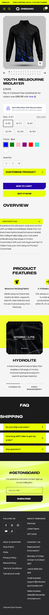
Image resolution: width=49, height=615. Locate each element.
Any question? (13, 449)
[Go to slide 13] (37, 71)
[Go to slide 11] (32, 71)
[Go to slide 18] (16, 74)
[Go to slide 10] (30, 71)
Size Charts (8, 546)
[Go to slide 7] (23, 71)
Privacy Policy (9, 557)
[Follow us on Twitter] (12, 525)
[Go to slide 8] (25, 71)
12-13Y (20, 131)
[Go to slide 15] (9, 74)
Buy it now (24, 193)
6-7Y (19, 123)
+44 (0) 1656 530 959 (34, 570)
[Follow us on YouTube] (6, 531)
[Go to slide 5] (18, 71)
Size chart (41, 116)
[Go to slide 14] (39, 71)
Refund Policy (9, 563)
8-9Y (30, 123)
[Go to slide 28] (39, 74)
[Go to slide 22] (25, 74)
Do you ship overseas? (17, 427)
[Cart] (44, 9)
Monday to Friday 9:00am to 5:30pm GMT (36, 560)
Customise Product (21, 172)
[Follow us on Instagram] (18, 525)
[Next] (45, 73)
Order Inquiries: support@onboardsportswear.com (36, 582)
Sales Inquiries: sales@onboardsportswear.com (36, 595)
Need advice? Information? (33, 548)
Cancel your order (11, 573)
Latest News (33, 528)
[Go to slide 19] (18, 74)
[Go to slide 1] (9, 71)
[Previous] (4, 73)
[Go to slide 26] (35, 74)
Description (10, 221)
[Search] (9, 9)
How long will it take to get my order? (21, 438)
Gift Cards (32, 534)
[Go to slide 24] (30, 74)
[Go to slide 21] (23, 74)
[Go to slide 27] (37, 74)
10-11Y (8, 131)
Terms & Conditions (12, 568)
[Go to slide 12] (35, 71)
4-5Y (8, 123)
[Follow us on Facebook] (6, 525)
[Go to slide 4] (16, 71)
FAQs (5, 552)
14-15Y (33, 131)
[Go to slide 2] (11, 71)
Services (31, 523)
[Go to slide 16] (11, 74)
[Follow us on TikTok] (12, 531)
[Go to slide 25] (32, 74)
